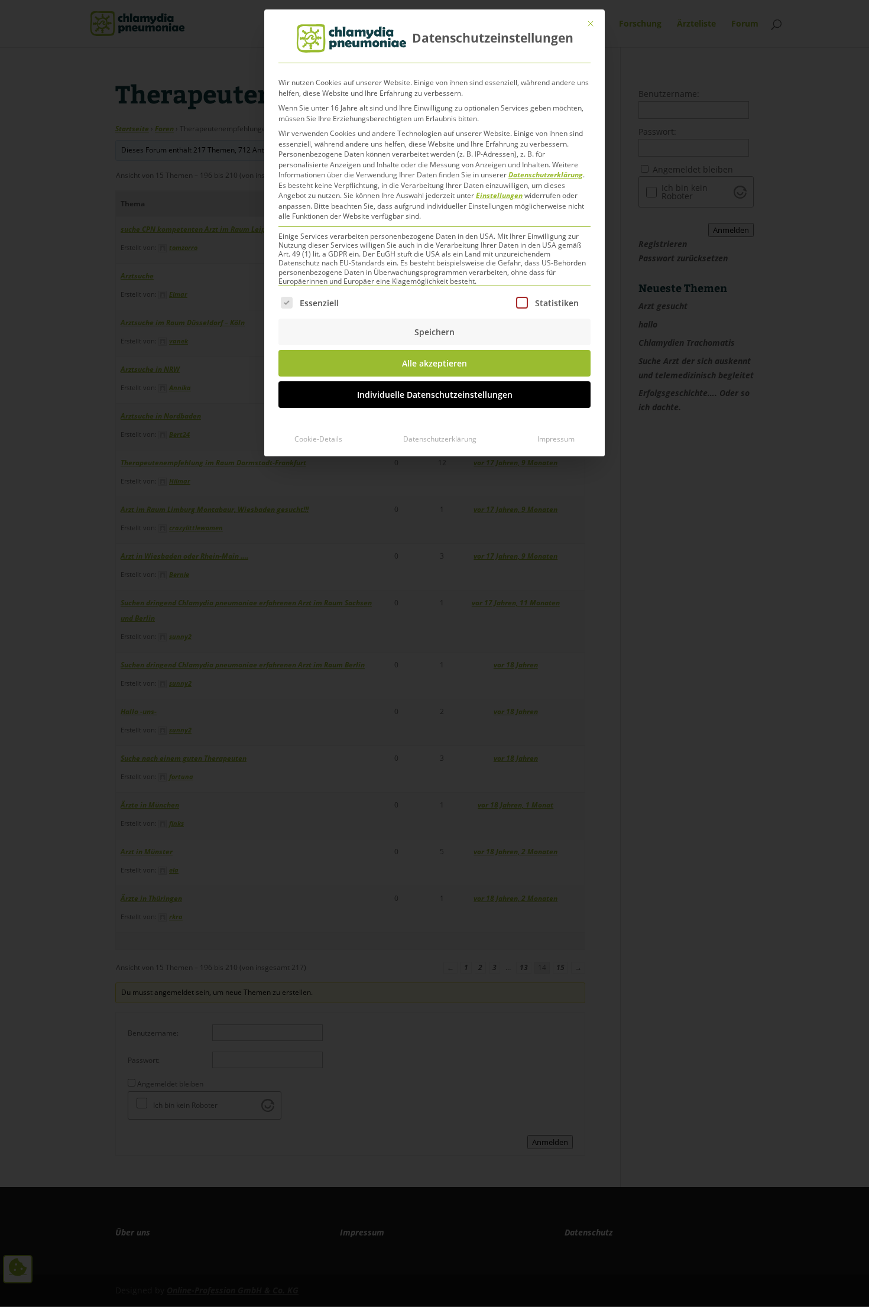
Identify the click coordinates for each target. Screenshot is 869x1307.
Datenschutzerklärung (545, 175)
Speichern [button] (434, 332)
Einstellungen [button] (499, 195)
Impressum (556, 439)
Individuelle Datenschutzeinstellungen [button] (435, 394)
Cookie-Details (318, 439)
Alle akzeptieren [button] (434, 363)
